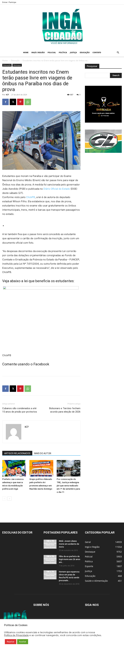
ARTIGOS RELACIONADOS (17, 453)
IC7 (7, 94)
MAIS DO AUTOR (42, 453)
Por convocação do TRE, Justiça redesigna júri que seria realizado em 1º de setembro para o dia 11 (68, 485)
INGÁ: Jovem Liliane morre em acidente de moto (69, 544)
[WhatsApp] (28, 102)
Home (25, 52)
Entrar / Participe (9, 2)
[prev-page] (4, 499)
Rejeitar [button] (10, 641)
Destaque (17, 65)
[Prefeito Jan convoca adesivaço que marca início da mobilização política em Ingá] (14, 468)
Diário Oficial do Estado (56, 188)
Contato (97, 52)
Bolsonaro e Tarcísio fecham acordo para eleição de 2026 (64, 410)
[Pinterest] (20, 102)
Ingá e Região (38, 52)
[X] (13, 102)
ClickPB (30, 197)
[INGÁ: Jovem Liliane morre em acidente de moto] (50, 544)
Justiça (73, 52)
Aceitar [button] (22, 641)
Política (63, 52)
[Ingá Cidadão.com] (62, 27)
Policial (52, 52)
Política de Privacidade (16, 635)
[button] (118, 52)
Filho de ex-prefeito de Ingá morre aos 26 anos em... (69, 559)
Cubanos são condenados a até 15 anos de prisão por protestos (19, 410)
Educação (85, 52)
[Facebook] (5, 102)
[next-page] (9, 499)
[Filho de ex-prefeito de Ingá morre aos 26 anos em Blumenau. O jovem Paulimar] (50, 559)
